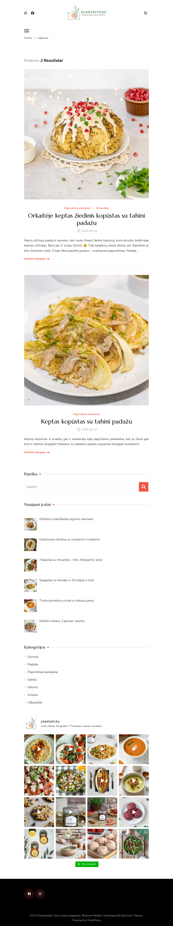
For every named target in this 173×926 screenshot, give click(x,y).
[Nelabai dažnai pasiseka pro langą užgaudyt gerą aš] (39, 844)
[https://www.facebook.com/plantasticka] (29, 894)
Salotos (33, 687)
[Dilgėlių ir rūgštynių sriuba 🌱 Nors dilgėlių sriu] (71, 844)
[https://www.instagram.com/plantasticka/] (40, 894)
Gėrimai (33, 657)
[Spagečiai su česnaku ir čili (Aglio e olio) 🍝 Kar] (102, 749)
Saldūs (32, 680)
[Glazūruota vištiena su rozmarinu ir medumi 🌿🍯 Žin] (39, 749)
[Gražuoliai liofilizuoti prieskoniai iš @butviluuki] (71, 812)
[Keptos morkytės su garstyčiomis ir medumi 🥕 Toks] (102, 781)
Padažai (33, 664)
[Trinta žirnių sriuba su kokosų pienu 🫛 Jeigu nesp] (134, 781)
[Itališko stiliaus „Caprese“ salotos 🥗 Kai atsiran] (39, 781)
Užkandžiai (102, 208)
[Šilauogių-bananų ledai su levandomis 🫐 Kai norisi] (134, 812)
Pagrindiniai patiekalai (77, 208)
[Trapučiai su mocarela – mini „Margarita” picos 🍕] (71, 749)
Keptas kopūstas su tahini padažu (86, 421)
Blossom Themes (132, 915)
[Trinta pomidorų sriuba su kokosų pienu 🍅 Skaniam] (134, 749)
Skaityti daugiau (34, 259)
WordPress (94, 920)
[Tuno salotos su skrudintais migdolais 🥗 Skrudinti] (134, 844)
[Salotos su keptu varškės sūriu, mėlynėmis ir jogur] (71, 781)
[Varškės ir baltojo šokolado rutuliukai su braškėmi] (102, 844)
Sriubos (33, 695)
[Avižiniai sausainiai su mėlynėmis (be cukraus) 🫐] (39, 812)
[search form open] (145, 13)
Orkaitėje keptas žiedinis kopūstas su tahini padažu (86, 219)
